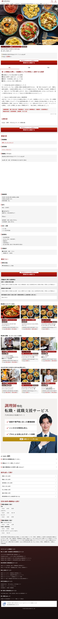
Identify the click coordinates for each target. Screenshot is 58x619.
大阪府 (8, 512)
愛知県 (8, 3)
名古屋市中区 (17, 3)
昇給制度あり (21, 109)
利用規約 (2, 598)
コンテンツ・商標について (15, 598)
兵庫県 (12, 524)
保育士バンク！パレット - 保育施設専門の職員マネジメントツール (12, 574)
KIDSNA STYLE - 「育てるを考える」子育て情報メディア (11, 584)
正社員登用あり (44, 109)
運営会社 (22, 598)
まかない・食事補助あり (30, 109)
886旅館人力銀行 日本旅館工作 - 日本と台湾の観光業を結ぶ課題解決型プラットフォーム (16, 558)
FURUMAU (3, 3)
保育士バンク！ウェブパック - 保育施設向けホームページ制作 (11, 576)
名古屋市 (11, 3)
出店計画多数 (13, 111)
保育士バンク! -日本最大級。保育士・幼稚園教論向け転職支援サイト (12, 565)
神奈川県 (13, 512)
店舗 (29, 67)
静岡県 (8, 508)
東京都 (3, 508)
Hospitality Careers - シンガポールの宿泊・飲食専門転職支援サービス (13, 556)
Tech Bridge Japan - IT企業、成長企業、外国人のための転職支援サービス (14, 593)
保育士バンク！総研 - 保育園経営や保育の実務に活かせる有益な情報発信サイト (14, 578)
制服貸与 (38, 109)
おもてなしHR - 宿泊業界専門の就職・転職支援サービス (10, 554)
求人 (10, 67)
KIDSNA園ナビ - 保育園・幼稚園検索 (7, 587)
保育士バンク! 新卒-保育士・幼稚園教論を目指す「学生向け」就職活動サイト (14, 567)
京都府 (8, 524)
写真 (48, 67)
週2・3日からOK (13, 109)
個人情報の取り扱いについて (13, 604)
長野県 (12, 508)
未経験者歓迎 (6, 109)
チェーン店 (24, 111)
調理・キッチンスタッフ (7, 142)
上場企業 (19, 111)
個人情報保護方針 (7, 598)
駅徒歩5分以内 (6, 111)
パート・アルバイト (6, 149)
